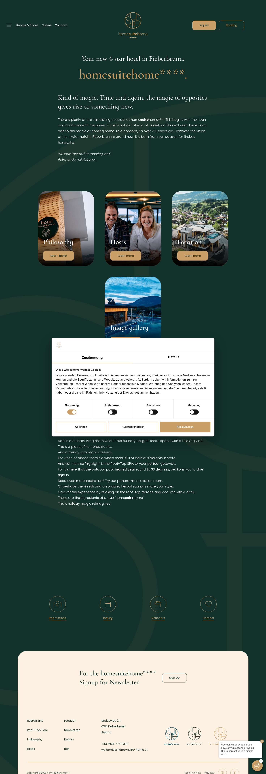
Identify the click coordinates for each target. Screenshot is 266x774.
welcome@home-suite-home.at (124, 750)
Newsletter (72, 730)
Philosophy (45, 193)
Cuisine (47, 25)
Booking (231, 25)
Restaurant (35, 721)
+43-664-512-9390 (114, 744)
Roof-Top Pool (37, 730)
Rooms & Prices (27, 25)
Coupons (61, 25)
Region (69, 739)
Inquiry (204, 25)
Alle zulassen (185, 426)
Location (178, 193)
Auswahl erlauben (133, 426)
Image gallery (114, 278)
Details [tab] (174, 357)
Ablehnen (81, 426)
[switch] (112, 412)
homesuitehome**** (133, 25)
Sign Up (174, 678)
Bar (66, 749)
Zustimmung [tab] (92, 357)
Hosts (109, 193)
